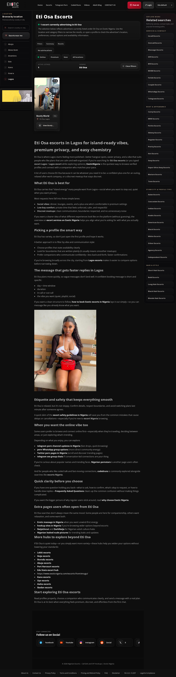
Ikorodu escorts (45, 559)
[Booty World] (47, 94)
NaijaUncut (43, 529)
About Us (24, 673)
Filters (39, 44)
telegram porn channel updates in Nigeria (58, 446)
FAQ (106, 673)
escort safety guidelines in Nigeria (70, 415)
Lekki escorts (44, 552)
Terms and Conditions (68, 673)
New (66, 57)
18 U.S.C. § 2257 (130, 673)
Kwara (11, 73)
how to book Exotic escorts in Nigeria (91, 301)
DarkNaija (59, 529)
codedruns (102, 471)
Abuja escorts (44, 563)
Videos (87, 5)
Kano (10, 67)
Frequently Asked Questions (69, 491)
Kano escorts (44, 577)
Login (149, 5)
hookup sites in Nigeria (49, 525)
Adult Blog (97, 5)
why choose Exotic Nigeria (115, 500)
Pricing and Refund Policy (90, 673)
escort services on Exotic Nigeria (63, 220)
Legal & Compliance (147, 673)
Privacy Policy (50, 673)
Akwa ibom (13, 50)
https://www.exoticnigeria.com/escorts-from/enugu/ (62, 573)
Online (43, 57)
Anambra (12, 56)
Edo (9, 61)
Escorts (49, 5)
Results (61, 44)
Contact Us (36, 673)
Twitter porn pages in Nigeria (52, 453)
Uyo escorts (43, 580)
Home (40, 5)
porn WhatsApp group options (52, 449)
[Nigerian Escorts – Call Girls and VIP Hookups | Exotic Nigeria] (12, 5)
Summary (50, 44)
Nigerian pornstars (101, 462)
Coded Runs (76, 5)
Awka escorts (44, 584)
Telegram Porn (61, 5)
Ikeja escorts (43, 556)
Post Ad (134, 5)
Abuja (10, 44)
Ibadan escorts (44, 587)
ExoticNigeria (93, 164)
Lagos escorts (95, 260)
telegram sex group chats (50, 456)
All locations (78, 57)
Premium (55, 57)
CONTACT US (110, 5)
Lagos (11, 79)
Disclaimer (116, 673)
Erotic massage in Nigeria (50, 522)
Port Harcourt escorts (48, 566)
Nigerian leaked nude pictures (52, 532)
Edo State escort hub (47, 570)
